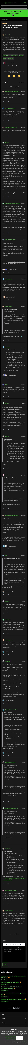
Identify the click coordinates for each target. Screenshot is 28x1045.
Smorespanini (8, 306)
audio (4, 58)
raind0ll (7, 601)
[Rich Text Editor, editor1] (14, 954)
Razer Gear (5, 19)
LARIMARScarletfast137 (11, 127)
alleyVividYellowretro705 (11, 710)
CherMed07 (7, 661)
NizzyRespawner (9, 640)
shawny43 (7, 35)
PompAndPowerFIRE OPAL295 (12, 203)
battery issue (14, 55)
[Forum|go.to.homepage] (10, 3)
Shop (3, 1014)
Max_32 (7, 142)
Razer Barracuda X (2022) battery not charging (13, 999)
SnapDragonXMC (9, 910)
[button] (2, 3)
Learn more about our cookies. (15, 1035)
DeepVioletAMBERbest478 (11, 808)
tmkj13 (6, 555)
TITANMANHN (8, 279)
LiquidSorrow (8, 848)
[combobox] (14, 7)
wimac (6, 384)
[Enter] (2, 7)
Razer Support (4, 980)
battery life (10, 58)
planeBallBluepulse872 (10, 762)
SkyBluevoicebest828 (10, 239)
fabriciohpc (7, 619)
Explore (3, 1018)
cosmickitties (8, 475)
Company (4, 1027)
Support (3, 1022)
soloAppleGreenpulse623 (11, 890)
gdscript (7, 436)
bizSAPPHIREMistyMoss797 (12, 91)
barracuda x (6, 55)
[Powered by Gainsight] (14, 1008)
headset (21, 55)
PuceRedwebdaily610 (10, 108)
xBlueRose (7, 347)
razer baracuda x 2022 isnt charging (10, 982)
